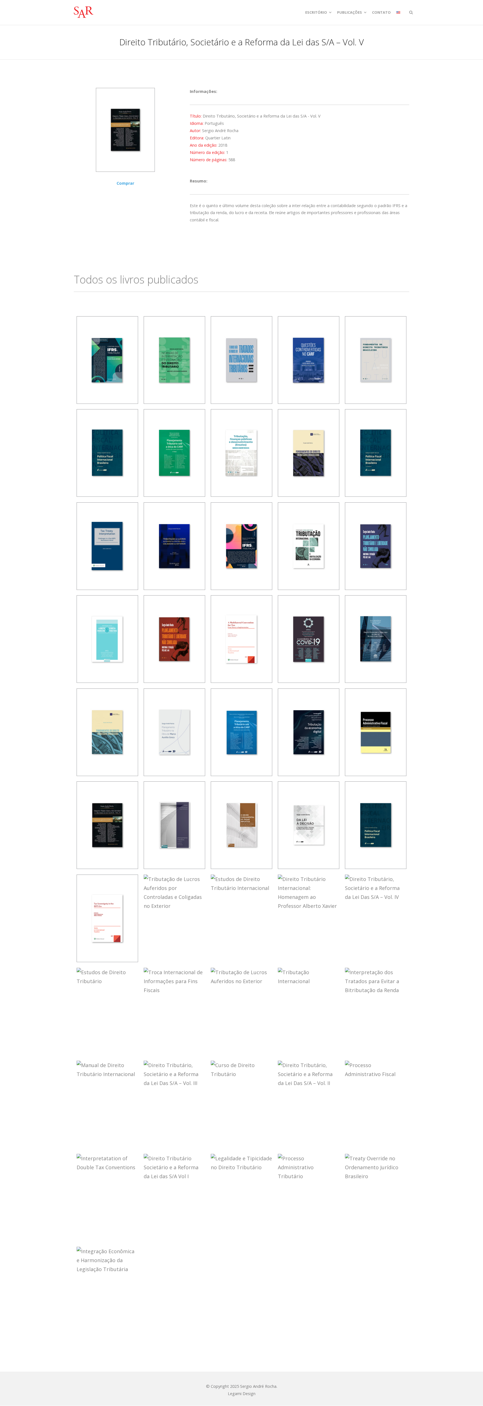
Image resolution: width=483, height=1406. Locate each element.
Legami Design (241, 1393)
